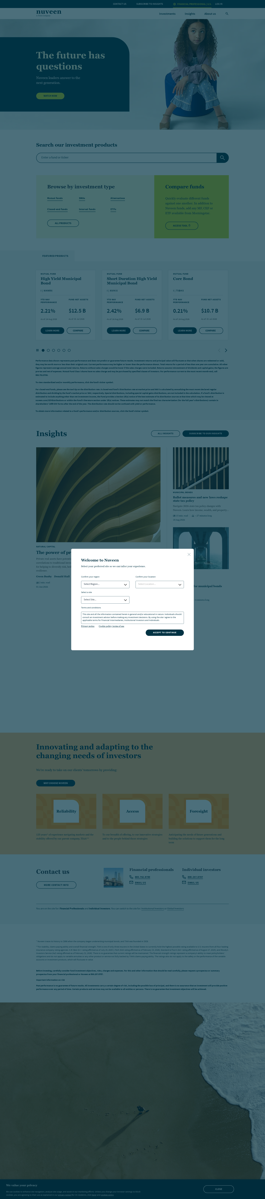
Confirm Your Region (90, 577)
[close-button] (189, 554)
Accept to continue (165, 632)
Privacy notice (87, 626)
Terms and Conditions (91, 608)
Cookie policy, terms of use (111, 626)
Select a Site (86, 592)
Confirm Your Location (146, 577)
